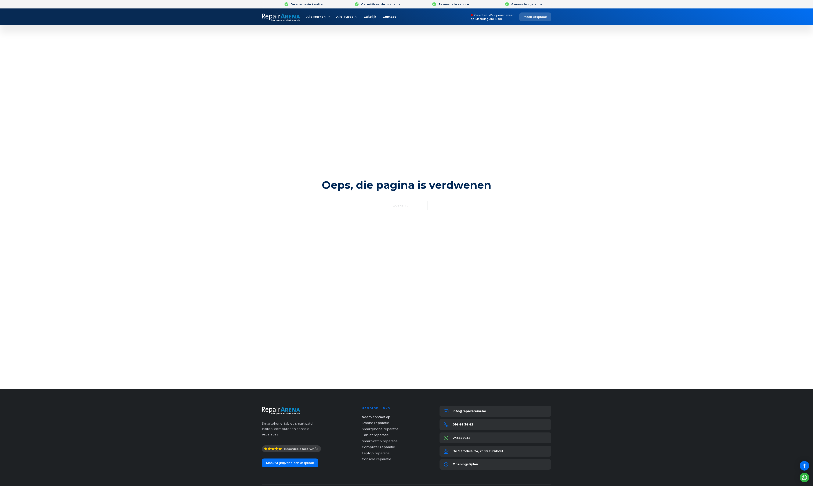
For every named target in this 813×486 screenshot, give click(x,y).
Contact (389, 17)
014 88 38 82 (463, 424)
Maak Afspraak (535, 17)
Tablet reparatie (375, 435)
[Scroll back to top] (804, 466)
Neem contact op (376, 417)
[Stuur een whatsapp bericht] (804, 477)
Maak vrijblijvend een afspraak (290, 463)
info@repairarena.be (469, 411)
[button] (495, 464)
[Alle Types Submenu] (356, 17)
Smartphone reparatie (380, 429)
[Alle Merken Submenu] (329, 17)
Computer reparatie (378, 447)
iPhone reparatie (375, 423)
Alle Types (344, 17)
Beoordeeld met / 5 (301, 448)
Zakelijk (370, 17)
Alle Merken (316, 17)
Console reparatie (376, 459)
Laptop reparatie (376, 453)
